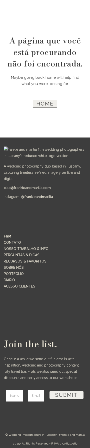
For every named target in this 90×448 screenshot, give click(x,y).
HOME (45, 104)
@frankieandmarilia (37, 197)
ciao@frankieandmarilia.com (27, 188)
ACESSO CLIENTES (19, 286)
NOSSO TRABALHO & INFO (26, 249)
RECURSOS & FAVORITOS (25, 261)
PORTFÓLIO (14, 274)
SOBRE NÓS (14, 268)
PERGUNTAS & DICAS (22, 255)
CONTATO (12, 242)
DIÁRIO (9, 280)
